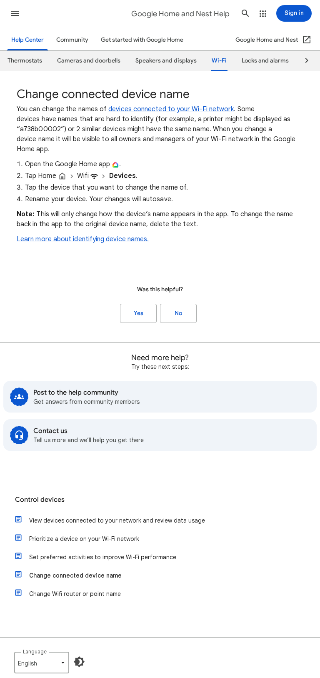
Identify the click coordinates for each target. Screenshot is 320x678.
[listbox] (41, 662)
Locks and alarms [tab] (265, 60)
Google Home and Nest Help (180, 13)
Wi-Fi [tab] (219, 60)
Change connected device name (75, 575)
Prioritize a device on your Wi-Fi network (84, 539)
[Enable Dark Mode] (79, 662)
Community (72, 39)
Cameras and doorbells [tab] (88, 60)
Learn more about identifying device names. (83, 239)
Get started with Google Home (142, 39)
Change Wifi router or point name (75, 594)
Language (35, 651)
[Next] (303, 61)
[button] (15, 13)
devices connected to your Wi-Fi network (171, 109)
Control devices (40, 499)
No (178, 313)
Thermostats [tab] (25, 60)
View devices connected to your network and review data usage (117, 520)
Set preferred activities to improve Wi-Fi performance (102, 557)
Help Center (27, 39)
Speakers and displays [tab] (166, 60)
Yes (138, 313)
